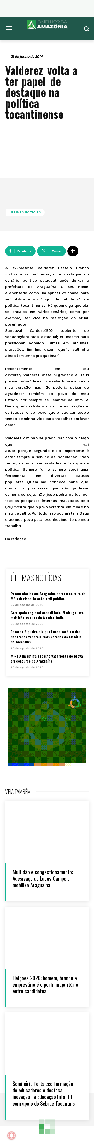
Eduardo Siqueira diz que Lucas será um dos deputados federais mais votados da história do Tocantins (46, 637)
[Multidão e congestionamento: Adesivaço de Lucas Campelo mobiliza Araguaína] (47, 832)
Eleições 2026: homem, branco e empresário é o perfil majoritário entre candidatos (45, 984)
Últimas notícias (25, 212)
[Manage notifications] (11, 1135)
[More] (72, 251)
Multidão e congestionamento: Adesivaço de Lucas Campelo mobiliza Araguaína (43, 878)
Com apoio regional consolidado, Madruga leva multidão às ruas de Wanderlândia (47, 615)
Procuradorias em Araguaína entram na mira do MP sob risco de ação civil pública (48, 596)
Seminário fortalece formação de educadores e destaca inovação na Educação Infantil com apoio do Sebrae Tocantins (44, 1093)
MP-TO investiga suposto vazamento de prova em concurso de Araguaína (47, 658)
